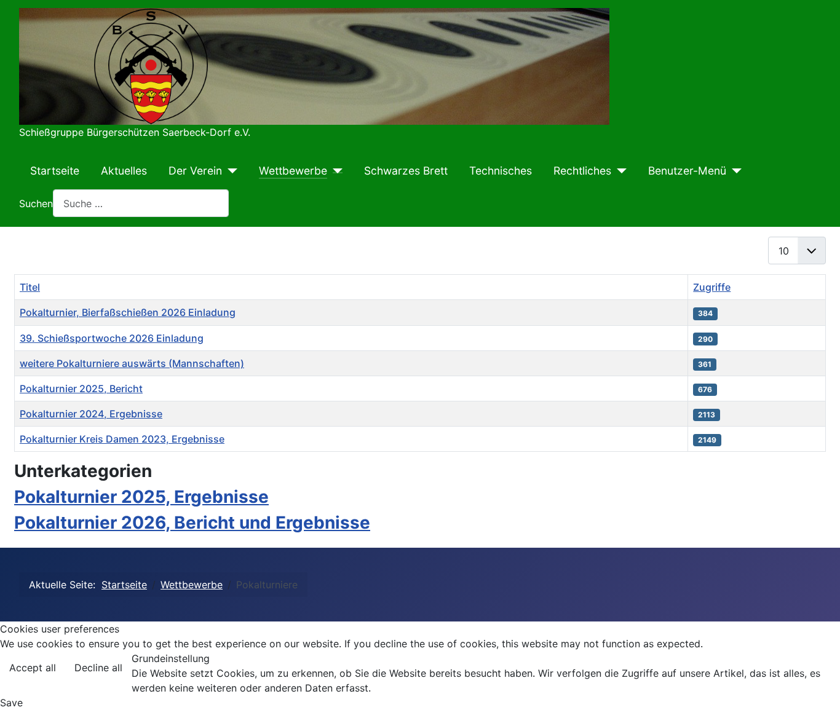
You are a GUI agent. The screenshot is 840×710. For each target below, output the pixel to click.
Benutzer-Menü (687, 170)
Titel (30, 287)
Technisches (500, 170)
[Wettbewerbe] (335, 170)
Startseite (54, 170)
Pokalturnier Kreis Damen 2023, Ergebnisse (122, 439)
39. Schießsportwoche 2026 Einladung (112, 338)
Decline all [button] (98, 667)
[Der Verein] (229, 170)
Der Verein (195, 170)
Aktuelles (124, 170)
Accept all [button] (32, 667)
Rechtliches (582, 170)
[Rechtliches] (619, 170)
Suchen (36, 203)
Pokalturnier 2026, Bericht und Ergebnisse (192, 522)
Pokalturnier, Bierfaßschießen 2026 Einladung (128, 312)
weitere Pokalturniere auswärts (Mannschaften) (132, 363)
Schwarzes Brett (406, 170)
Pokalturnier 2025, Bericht (81, 388)
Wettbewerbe (293, 170)
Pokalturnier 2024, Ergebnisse (91, 414)
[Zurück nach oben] (818, 687)
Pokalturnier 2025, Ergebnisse (141, 496)
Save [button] (11, 702)
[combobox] (141, 203)
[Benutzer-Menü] (734, 170)
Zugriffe (712, 287)
